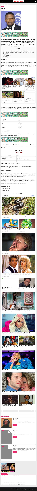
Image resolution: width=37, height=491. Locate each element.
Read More (14, 436)
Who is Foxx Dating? (5, 56)
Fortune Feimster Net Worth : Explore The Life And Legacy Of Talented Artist (13, 484)
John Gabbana (15, 419)
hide (21, 48)
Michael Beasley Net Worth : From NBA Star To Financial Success (11, 475)
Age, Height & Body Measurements (7, 55)
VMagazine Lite (34, 489)
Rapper (3, 6)
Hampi (14, 431)
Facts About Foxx (4, 57)
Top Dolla (14, 446)
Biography (3, 54)
